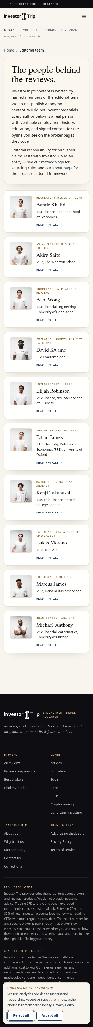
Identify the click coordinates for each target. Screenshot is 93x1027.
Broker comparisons (19, 771)
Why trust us (14, 841)
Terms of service (63, 849)
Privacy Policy (61, 841)
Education (58, 771)
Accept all (50, 1015)
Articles (56, 763)
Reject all (21, 1015)
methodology (52, 161)
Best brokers (14, 779)
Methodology (14, 849)
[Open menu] (84, 16)
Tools (55, 779)
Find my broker (16, 787)
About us (11, 833)
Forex (55, 787)
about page (62, 167)
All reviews (12, 763)
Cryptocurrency (63, 804)
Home (9, 50)
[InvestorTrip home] (19, 16)
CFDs (54, 796)
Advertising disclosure (67, 833)
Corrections (13, 866)
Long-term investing (66, 812)
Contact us (12, 858)
